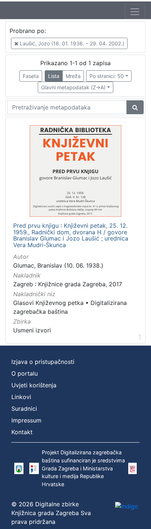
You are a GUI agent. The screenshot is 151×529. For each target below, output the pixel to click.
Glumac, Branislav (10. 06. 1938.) (58, 265)
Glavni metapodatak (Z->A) (73, 87)
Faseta (31, 76)
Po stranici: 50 (106, 76)
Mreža (73, 76)
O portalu (24, 373)
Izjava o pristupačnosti (42, 361)
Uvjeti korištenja (33, 385)
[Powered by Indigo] (127, 506)
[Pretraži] (135, 107)
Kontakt (22, 432)
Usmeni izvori (32, 330)
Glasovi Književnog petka (48, 302)
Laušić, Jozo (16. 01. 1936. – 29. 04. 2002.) (71, 43)
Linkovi (21, 397)
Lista (53, 76)
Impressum (26, 420)
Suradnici (24, 408)
